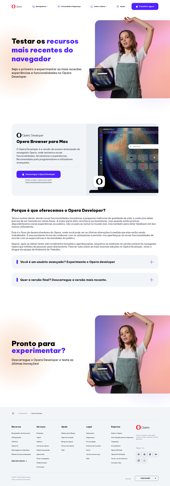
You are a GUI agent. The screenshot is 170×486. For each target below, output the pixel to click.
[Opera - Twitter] (150, 454)
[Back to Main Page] (18, 6)
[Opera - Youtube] (155, 454)
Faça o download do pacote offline (38, 182)
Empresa (115, 427)
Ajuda (64, 427)
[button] (145, 6)
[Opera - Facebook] (138, 454)
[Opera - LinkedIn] (138, 460)
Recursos (16, 427)
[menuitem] (40, 6)
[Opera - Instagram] (144, 460)
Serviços (41, 427)
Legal (89, 427)
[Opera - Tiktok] (144, 454)
